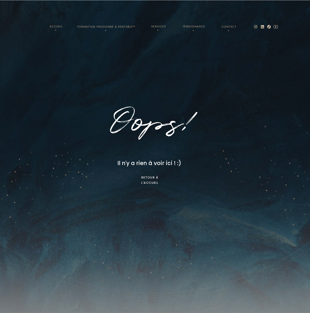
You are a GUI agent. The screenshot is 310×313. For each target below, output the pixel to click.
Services (158, 26)
